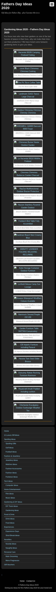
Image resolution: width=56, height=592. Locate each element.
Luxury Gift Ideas (12, 435)
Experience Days (12, 531)
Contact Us (30, 581)
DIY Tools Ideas (12, 506)
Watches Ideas (11, 464)
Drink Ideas (10, 519)
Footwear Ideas (12, 477)
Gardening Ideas (12, 510)
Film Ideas (10, 494)
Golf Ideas (9, 448)
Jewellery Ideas (12, 460)
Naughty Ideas (11, 548)
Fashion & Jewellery (12, 456)
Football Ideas (11, 452)
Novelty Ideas (11, 544)
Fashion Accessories (14, 468)
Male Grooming (12, 556)
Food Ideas (10, 523)
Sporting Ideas (10, 439)
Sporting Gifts (11, 443)
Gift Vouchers (9, 565)
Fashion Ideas (11, 473)
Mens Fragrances (12, 560)
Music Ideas (10, 498)
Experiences (9, 527)
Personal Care (10, 552)
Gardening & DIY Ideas (13, 502)
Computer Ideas (12, 485)
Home (6, 431)
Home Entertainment (12, 489)
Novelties (7, 539)
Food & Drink (9, 514)
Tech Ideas (8, 481)
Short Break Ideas (13, 535)
